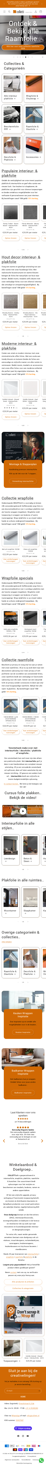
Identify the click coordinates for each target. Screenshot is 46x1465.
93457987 (20, 1420)
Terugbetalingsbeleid (18, 1456)
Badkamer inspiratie (23, 1093)
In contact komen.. (11, 784)
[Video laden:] (23, 811)
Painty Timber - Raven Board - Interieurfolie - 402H (10, 225)
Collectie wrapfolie (17, 498)
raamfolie (19, 1257)
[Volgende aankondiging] (41, 3)
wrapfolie (10, 1257)
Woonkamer (10, 911)
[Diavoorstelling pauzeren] (43, 57)
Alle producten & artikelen (23, 1282)
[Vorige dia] (13, 57)
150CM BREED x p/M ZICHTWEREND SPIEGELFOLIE (11, 719)
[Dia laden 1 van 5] (17, 57)
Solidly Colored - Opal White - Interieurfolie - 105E (30, 401)
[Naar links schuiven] (18, 249)
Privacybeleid (32, 1456)
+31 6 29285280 (31, 1408)
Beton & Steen (28, 860)
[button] (4, 11)
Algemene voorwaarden (12, 1460)
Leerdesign (9, 858)
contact (13, 1272)
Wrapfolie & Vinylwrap (32, 97)
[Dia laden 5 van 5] (28, 57)
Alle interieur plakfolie (10, 97)
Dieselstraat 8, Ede (26, 1404)
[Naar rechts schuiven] (27, 249)
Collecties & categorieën (23, 1288)
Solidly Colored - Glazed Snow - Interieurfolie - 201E (10, 401)
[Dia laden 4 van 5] (25, 57)
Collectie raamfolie (18, 660)
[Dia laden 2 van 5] (20, 57)
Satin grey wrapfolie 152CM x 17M (11, 630)
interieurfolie (33, 1254)
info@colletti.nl (33, 1416)
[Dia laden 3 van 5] (23, 57)
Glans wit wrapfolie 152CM (30, 550)
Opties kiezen (11, 238)
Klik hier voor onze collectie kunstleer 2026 (23, 47)
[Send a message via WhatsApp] (41, 1460)
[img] (23, 1118)
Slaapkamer (30, 911)
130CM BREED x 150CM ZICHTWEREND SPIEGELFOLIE (30, 719)
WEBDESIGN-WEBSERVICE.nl (34, 1453)
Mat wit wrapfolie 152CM (10, 549)
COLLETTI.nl (13, 1453)
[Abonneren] (39, 1390)
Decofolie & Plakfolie (10, 158)
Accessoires (32, 157)
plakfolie (28, 1257)
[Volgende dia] (32, 57)
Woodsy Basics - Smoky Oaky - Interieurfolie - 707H (10, 314)
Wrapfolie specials (17, 578)
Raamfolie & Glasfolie (32, 128)
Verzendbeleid (26, 1460)
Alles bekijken (7, 942)
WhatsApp (16, 1416)
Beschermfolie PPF (11, 128)
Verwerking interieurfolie (22, 481)
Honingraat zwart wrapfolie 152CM (30, 630)
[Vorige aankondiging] (4, 3)
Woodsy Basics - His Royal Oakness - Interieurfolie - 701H (30, 314)
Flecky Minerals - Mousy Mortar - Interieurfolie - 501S (30, 225)
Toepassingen (10, 1361)
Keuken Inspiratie (23, 1032)
